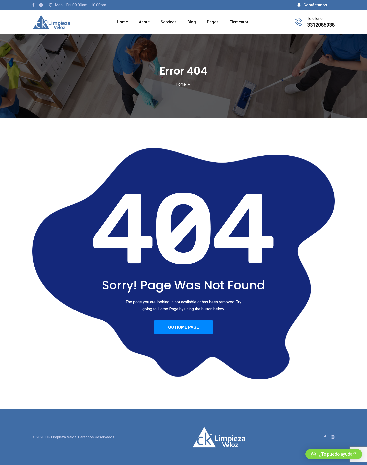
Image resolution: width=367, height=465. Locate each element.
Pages (213, 22)
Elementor (239, 22)
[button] (333, 454)
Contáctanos (315, 5)
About (144, 22)
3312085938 (321, 25)
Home (122, 22)
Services (169, 22)
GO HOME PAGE (183, 327)
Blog (191, 22)
